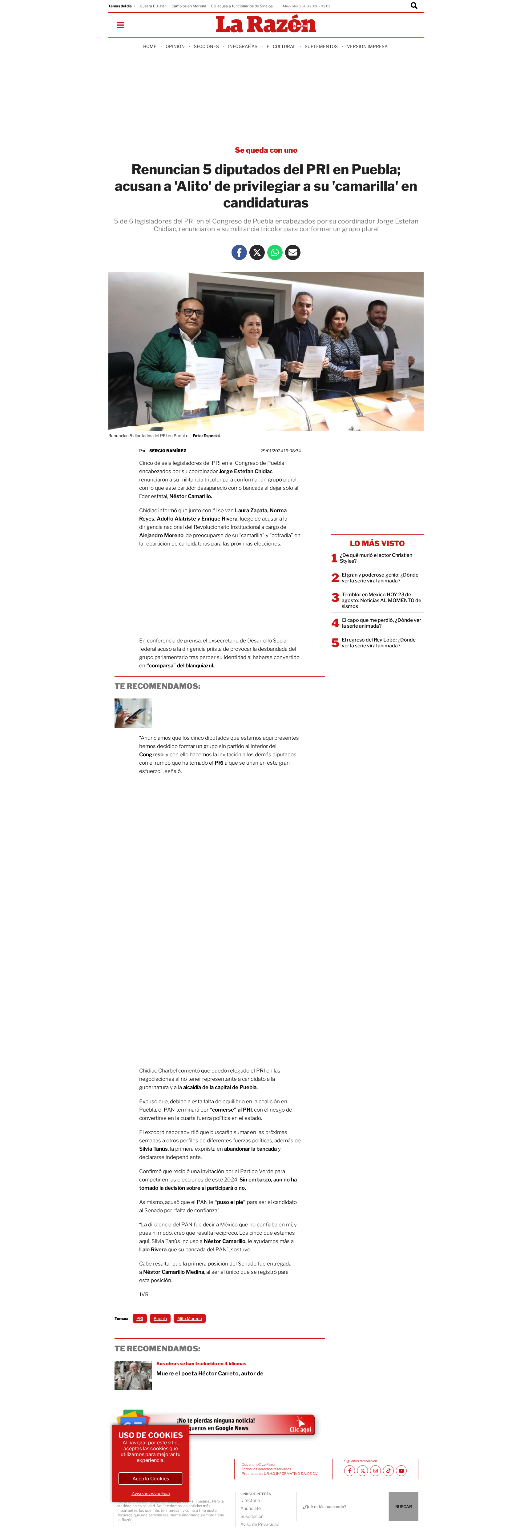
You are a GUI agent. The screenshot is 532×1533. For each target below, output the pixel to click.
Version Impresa (367, 46)
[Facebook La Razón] (239, 252)
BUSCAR (403, 1506)
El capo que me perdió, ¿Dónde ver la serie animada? (381, 623)
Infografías (242, 46)
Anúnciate (250, 1508)
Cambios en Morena (188, 6)
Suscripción (252, 1516)
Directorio (250, 1500)
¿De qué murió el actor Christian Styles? (376, 558)
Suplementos (321, 46)
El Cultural (281, 46)
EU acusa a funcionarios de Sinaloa (242, 6)
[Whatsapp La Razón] (275, 252)
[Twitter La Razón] (257, 252)
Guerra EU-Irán (153, 6)
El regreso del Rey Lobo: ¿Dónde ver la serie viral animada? (379, 643)
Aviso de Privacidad (259, 1524)
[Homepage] (266, 24)
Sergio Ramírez (167, 450)
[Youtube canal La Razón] (401, 1470)
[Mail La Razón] (292, 252)
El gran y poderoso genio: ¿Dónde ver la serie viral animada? (380, 578)
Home (149, 46)
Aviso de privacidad (150, 1493)
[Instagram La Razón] (375, 1470)
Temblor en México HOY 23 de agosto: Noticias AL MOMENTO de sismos (381, 600)
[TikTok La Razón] (388, 1470)
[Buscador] (414, 6)
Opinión (175, 46)
